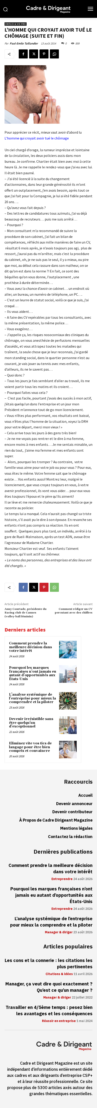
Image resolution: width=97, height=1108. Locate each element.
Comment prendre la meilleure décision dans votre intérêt (30, 647)
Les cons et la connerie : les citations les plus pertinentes (48, 963)
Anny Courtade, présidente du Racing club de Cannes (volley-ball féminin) (25, 612)
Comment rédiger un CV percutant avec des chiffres (73, 610)
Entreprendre (62, 879)
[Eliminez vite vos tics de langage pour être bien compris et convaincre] (68, 749)
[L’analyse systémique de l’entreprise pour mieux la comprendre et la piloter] (68, 701)
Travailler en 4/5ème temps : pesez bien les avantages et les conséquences (49, 1010)
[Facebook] (23, 53)
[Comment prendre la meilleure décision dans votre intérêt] (68, 649)
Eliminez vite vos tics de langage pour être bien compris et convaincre (30, 747)
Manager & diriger (59, 932)
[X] (33, 53)
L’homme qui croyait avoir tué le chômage (37, 138)
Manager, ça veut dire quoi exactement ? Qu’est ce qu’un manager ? (48, 987)
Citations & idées (59, 974)
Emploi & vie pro (15, 24)
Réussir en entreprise (59, 1021)
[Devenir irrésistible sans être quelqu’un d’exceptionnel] (68, 725)
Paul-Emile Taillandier (24, 43)
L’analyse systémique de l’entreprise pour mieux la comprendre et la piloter (32, 698)
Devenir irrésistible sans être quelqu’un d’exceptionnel (31, 723)
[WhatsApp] (54, 53)
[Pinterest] (43, 53)
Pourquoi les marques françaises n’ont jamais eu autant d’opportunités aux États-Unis (32, 673)
